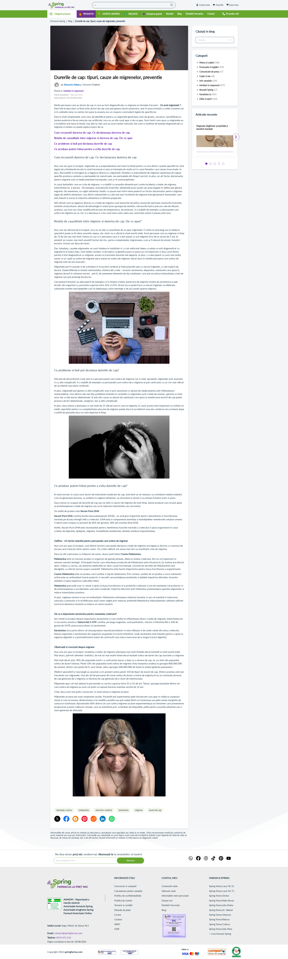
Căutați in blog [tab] (205, 31)
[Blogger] (75, 819)
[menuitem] (86, 14)
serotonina (123, 810)
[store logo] (69, 5)
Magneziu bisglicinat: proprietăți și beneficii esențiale (212, 127)
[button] (230, 40)
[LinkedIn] (103, 819)
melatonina (84, 810)
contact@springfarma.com (68, 933)
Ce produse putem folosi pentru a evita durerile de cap (87, 149)
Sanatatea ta (207, 94)
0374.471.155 (63, 937)
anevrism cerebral (104, 810)
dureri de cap (155, 810)
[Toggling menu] (62, 14)
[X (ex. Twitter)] (57, 819)
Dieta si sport (208, 99)
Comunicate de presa (211, 71)
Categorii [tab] (202, 55)
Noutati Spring (208, 89)
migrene (138, 810)
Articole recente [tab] (206, 114)
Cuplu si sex (207, 76)
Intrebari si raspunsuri (73, 91)
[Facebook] (66, 819)
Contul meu (204, 5)
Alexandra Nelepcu (72, 84)
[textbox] (215, 40)
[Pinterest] (84, 819)
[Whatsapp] (112, 819)
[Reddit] (94, 819)
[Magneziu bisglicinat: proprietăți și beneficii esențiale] (214, 141)
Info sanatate (208, 80)
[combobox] (133, 5)
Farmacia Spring (57, 21)
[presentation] (236, 136)
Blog (70, 21)
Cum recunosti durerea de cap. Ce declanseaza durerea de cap (92, 132)
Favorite (219, 5)
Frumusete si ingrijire (211, 67)
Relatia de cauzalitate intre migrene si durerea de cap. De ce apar (93, 138)
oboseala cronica (64, 810)
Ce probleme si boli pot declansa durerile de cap (83, 143)
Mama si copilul (209, 62)
